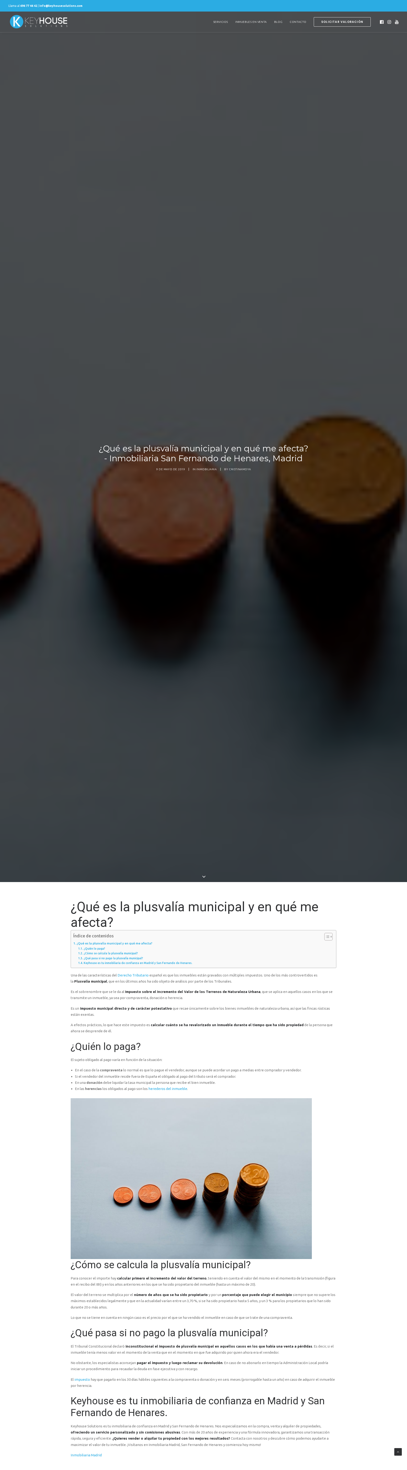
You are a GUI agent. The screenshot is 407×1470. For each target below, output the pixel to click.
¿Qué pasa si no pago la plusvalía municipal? (113, 958)
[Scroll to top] (398, 1452)
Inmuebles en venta (251, 21)
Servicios (220, 21)
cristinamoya (240, 469)
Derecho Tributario (133, 975)
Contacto (298, 21)
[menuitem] (220, 22)
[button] (382, 22)
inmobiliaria (206, 469)
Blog (278, 21)
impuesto (82, 1379)
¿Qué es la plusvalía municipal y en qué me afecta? (114, 943)
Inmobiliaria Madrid (86, 1455)
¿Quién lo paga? (94, 948)
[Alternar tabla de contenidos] (326, 937)
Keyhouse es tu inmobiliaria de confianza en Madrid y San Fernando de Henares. (138, 962)
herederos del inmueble (167, 1089)
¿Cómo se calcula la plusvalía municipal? (111, 953)
